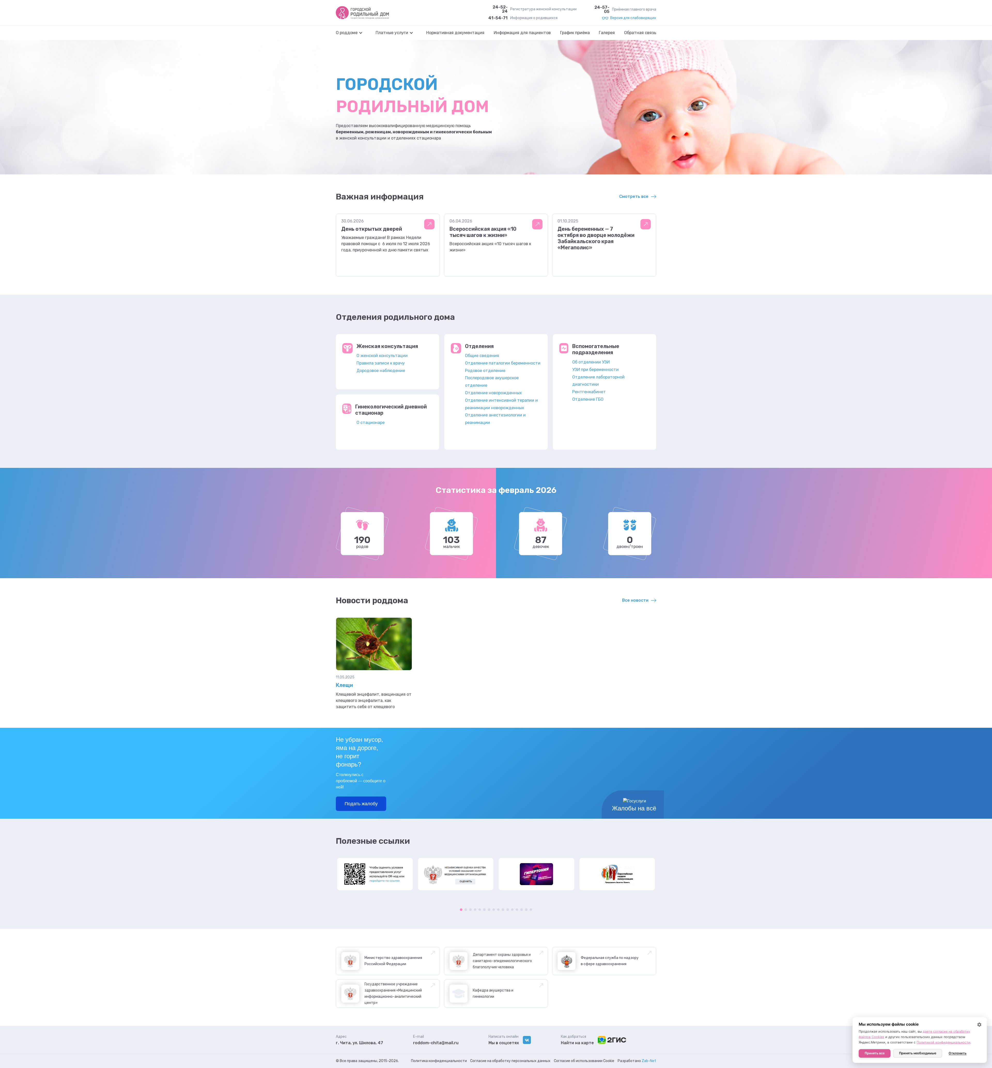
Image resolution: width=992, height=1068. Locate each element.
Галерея (607, 33)
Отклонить (957, 1053)
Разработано (637, 1061)
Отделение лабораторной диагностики (598, 381)
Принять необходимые (917, 1053)
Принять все (875, 1053)
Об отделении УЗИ (591, 362)
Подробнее (429, 224)
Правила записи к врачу (381, 363)
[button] (352, 33)
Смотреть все (633, 196)
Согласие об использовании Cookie (584, 1061)
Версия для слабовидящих (633, 18)
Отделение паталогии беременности (502, 363)
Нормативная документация (455, 33)
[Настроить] (979, 1025)
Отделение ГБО (587, 399)
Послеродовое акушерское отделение (492, 381)
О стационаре (371, 422)
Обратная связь (640, 33)
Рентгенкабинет (589, 391)
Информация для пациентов (522, 33)
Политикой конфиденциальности (943, 1042)
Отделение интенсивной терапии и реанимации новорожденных (501, 404)
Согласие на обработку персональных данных (510, 1061)
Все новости (635, 600)
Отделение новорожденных (493, 392)
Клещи (344, 685)
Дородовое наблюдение (381, 370)
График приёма (575, 33)
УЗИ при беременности (595, 369)
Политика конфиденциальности (439, 1061)
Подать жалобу (361, 803)
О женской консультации (382, 355)
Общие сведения (482, 355)
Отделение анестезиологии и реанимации (495, 419)
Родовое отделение (485, 370)
